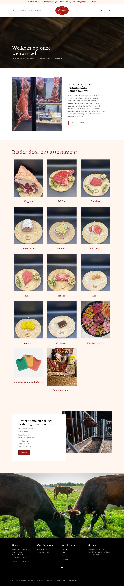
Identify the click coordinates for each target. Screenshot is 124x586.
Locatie (24, 452)
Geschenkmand (60, 390)
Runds (94, 201)
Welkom (65, 549)
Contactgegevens (72, 580)
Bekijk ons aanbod (77, 123)
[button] (22, 10)
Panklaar (94, 248)
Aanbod (64, 553)
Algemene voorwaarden (60, 580)
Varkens (61, 296)
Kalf (27, 296)
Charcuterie (27, 248)
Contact (64, 556)
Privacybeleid (48, 580)
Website (65, 559)
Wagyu (27, 201)
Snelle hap (60, 248)
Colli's (27, 343)
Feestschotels (94, 343)
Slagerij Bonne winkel (22, 580)
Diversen (61, 343)
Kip (94, 296)
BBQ (60, 201)
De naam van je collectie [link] (27, 382)
